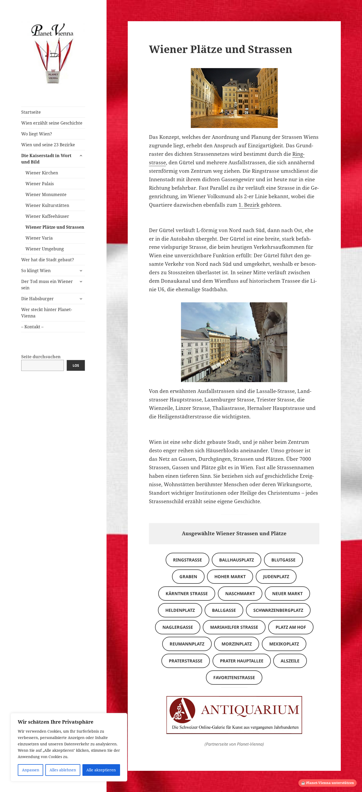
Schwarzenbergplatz (278, 610)
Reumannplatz (187, 644)
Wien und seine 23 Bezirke (48, 145)
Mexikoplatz (284, 644)
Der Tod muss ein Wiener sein (47, 284)
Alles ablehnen (63, 769)
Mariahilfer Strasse (234, 627)
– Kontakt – (32, 327)
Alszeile (290, 661)
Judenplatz (276, 576)
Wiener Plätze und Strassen (54, 227)
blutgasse (283, 560)
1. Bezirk (249, 204)
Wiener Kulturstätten (47, 205)
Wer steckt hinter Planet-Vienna (46, 313)
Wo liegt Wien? (36, 134)
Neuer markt (287, 593)
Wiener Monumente (46, 194)
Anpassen (30, 769)
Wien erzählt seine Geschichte (51, 123)
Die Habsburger (37, 299)
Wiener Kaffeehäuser (47, 216)
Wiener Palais (39, 184)
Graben (188, 576)
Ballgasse (224, 610)
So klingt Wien (36, 270)
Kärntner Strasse (187, 593)
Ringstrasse (187, 560)
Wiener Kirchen (41, 173)
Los (76, 365)
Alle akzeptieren (101, 769)
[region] (69, 747)
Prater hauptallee (241, 661)
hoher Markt (230, 576)
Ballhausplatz (236, 560)
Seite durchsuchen (41, 357)
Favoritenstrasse (234, 677)
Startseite (31, 112)
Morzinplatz (237, 644)
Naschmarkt (240, 593)
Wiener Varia (39, 238)
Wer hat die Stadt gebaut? (47, 260)
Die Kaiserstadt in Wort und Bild (46, 159)
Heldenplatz (180, 610)
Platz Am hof (291, 627)
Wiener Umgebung (44, 249)
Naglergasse (177, 627)
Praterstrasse (185, 661)
